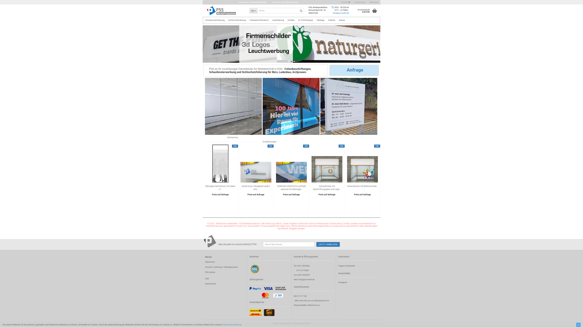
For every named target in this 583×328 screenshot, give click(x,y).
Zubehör (331, 20)
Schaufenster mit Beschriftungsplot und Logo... (327, 187)
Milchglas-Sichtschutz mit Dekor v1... (220, 187)
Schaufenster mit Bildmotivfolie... (362, 186)
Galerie (342, 20)
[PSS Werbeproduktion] (225, 11)
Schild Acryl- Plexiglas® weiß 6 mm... (256, 187)
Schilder (291, 20)
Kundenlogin (360, 2)
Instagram (342, 282)
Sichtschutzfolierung (237, 20)
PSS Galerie (210, 272)
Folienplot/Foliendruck (259, 20)
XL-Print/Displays (305, 20)
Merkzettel (374, 2)
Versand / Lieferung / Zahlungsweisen (221, 267)
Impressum (210, 262)
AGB (207, 278)
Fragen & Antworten (346, 266)
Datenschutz (210, 284)
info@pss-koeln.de (341, 13)
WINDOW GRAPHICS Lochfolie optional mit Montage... (291, 187)
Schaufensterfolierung (215, 20)
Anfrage (355, 70)
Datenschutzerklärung (231, 324)
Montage (320, 20)
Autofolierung (278, 20)
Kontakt (344, 2)
